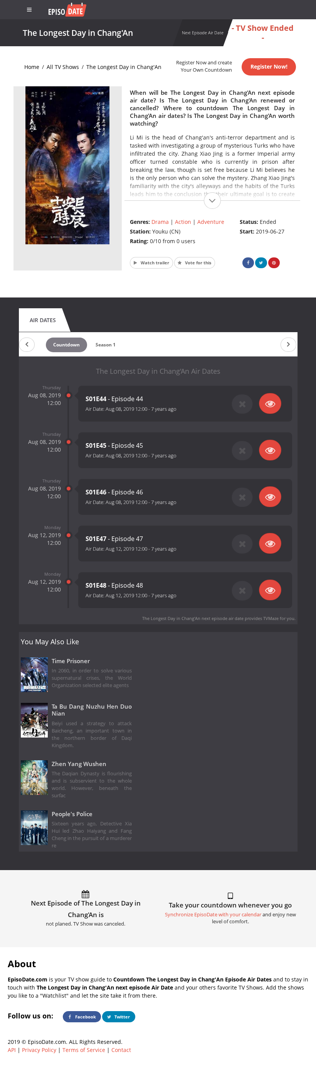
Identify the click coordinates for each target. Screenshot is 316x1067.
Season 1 (106, 344)
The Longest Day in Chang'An (123, 67)
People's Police (72, 814)
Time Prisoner (71, 661)
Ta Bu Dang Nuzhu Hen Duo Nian (92, 710)
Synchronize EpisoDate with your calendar (213, 914)
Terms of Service (83, 1050)
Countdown (66, 344)
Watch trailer (154, 262)
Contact (121, 1050)
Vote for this (197, 262)
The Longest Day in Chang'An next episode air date (193, 618)
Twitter (121, 1017)
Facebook (85, 1017)
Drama (160, 221)
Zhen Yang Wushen (79, 764)
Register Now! (268, 66)
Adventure (210, 221)
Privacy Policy (39, 1050)
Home (31, 67)
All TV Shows (63, 67)
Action (183, 221)
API (12, 1050)
